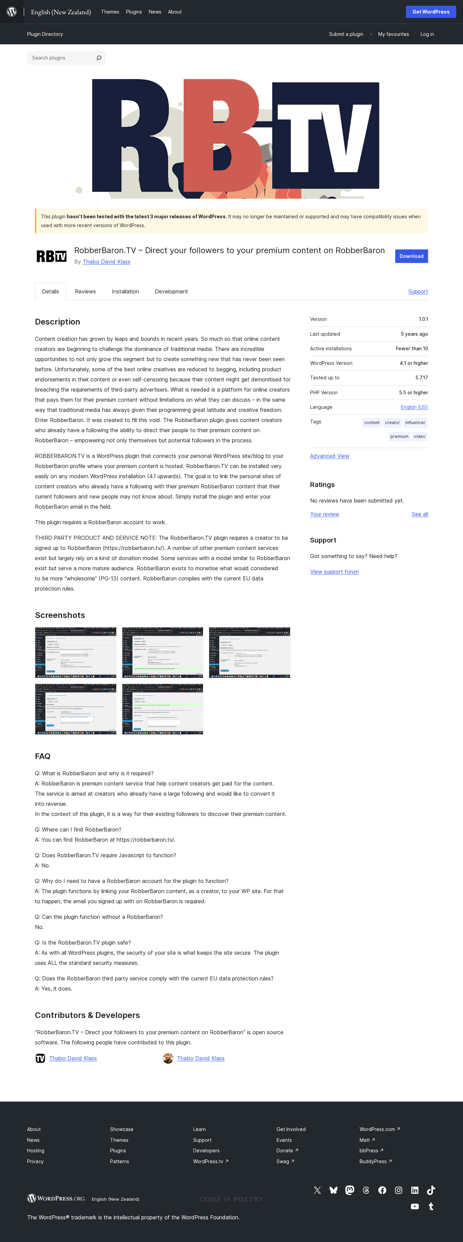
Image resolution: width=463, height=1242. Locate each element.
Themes (119, 1140)
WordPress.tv (211, 1161)
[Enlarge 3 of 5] (281, 636)
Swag (286, 1161)
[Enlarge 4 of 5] (107, 692)
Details (50, 291)
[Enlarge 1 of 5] (107, 636)
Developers (206, 1150)
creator (392, 422)
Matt (368, 1140)
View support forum (334, 571)
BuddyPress (376, 1161)
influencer (415, 422)
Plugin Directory (45, 34)
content (372, 422)
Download (412, 256)
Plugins (118, 1150)
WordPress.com (380, 1129)
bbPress (372, 1150)
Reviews (85, 291)
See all (420, 514)
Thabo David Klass (106, 261)
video (419, 436)
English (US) (414, 407)
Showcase (122, 1129)
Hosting (35, 1150)
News (33, 1140)
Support (418, 291)
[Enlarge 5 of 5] (194, 692)
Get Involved (291, 1129)
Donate (288, 1150)
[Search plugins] (99, 58)
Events (284, 1140)
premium (399, 436)
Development (171, 291)
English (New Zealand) (115, 1199)
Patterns (119, 1161)
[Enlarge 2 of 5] (194, 636)
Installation (125, 291)
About (34, 1129)
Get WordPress (431, 12)
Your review (324, 514)
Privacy (35, 1161)
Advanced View (329, 455)
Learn (199, 1129)
